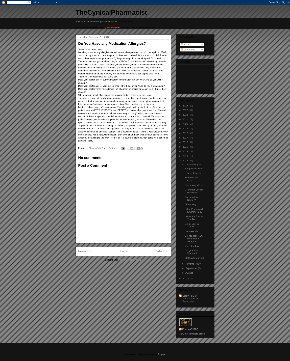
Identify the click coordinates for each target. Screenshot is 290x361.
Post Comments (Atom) (129, 260)
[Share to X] (135, 148)
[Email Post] (122, 148)
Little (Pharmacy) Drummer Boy (194, 210)
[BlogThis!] (132, 148)
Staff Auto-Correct (194, 258)
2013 (186, 156)
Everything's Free (194, 185)
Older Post (162, 251)
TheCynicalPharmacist (111, 12)
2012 (186, 160)
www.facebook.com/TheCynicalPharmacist (96, 21)
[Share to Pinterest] (141, 148)
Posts (186, 44)
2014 (186, 151)
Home (124, 251)
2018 (186, 133)
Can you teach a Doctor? (193, 198)
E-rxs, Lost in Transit (192, 225)
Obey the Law (192, 246)
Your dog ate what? (191, 179)
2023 (186, 110)
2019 (186, 128)
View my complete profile (192, 333)
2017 (186, 137)
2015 (186, 146)
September (191, 268)
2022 (186, 114)
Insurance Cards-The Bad (194, 217)
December (191, 164)
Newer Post (85, 251)
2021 (186, 119)
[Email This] (129, 148)
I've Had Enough (190, 298)
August (189, 272)
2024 (186, 105)
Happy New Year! (194, 168)
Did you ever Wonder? (191, 252)
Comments (189, 49)
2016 (186, 142)
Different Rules (193, 173)
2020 (186, 124)
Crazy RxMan (189, 295)
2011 (185, 278)
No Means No (192, 231)
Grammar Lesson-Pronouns (194, 191)
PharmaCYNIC (190, 329)
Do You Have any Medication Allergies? (194, 238)
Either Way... (191, 204)
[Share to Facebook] (138, 148)
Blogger (161, 354)
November (191, 263)
